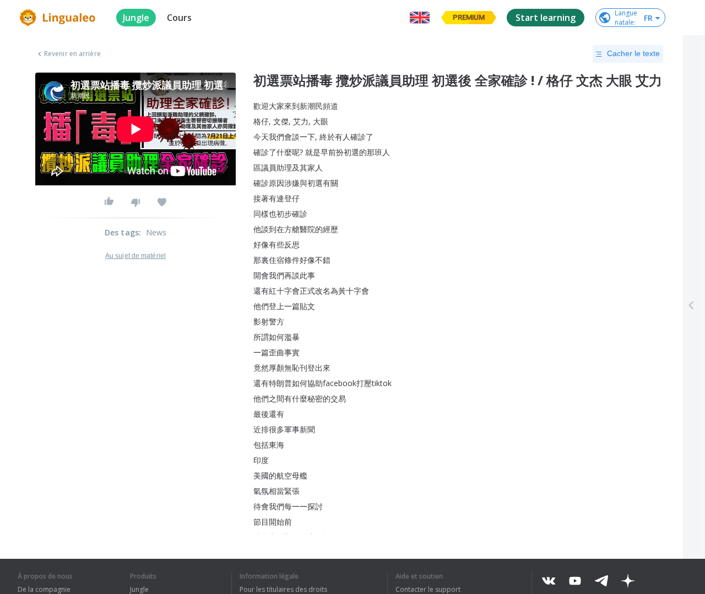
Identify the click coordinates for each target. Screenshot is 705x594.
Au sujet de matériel (135, 256)
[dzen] (628, 581)
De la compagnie (44, 589)
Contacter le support (427, 589)
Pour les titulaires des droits (283, 589)
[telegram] (601, 581)
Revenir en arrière (72, 54)
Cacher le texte (633, 53)
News (156, 232)
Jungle (139, 589)
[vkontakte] (548, 581)
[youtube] (575, 581)
